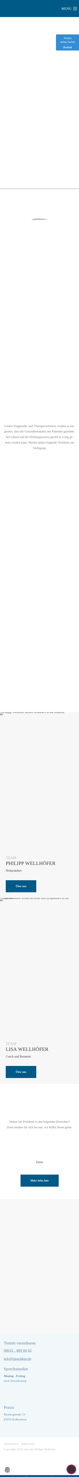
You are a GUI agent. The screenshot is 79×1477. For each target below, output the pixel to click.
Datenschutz (11, 1443)
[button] (7, 1470)
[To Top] (71, 1469)
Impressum (28, 1443)
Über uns (21, 886)
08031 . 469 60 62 (18, 1350)
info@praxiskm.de (17, 1359)
